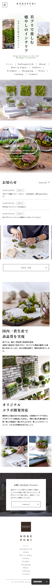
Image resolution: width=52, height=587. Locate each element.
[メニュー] (4, 4)
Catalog (18, 74)
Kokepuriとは (26, 64)
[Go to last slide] (6, 242)
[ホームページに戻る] (26, 3)
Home (9, 64)
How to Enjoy (19, 67)
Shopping (27, 71)
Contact (33, 74)
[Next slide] (45, 242)
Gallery (36, 67)
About (42, 64)
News (41, 71)
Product (12, 71)
